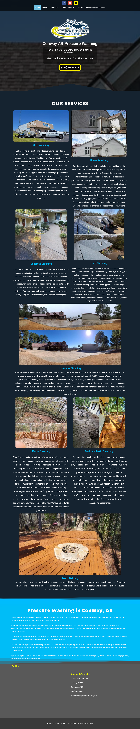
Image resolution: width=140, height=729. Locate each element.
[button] (70, 67)
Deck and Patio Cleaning (99, 451)
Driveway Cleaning (70, 368)
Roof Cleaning (99, 263)
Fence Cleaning (41, 451)
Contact (80, 7)
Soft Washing (41, 145)
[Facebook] (64, 3)
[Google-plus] (70, 3)
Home (37, 7)
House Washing (99, 160)
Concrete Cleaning (41, 263)
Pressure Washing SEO (95, 7)
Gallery (45, 7)
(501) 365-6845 (77, 691)
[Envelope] (76, 3)
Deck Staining (70, 578)
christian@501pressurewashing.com (84, 696)
